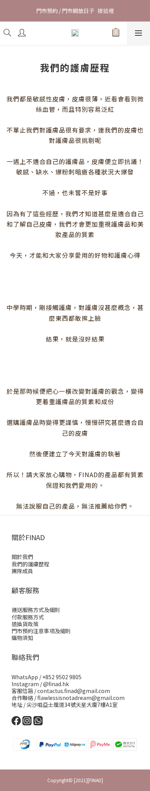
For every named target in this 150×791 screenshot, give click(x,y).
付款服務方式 (28, 617)
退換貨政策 (25, 624)
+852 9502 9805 (62, 677)
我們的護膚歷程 (30, 564)
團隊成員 (22, 571)
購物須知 (22, 638)
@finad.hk (56, 684)
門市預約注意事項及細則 (41, 631)
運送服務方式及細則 (36, 610)
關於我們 (22, 556)
